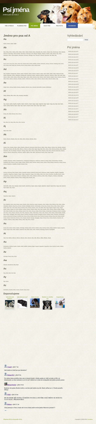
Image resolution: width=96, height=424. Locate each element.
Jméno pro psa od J (73, 76)
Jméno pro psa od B (73, 54)
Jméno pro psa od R (73, 98)
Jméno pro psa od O (73, 89)
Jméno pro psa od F (73, 65)
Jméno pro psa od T (73, 103)
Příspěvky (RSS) (7, 419)
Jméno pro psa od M (73, 84)
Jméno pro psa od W (73, 111)
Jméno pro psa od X (73, 114)
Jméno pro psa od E (73, 62)
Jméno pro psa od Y (73, 117)
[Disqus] (34, 336)
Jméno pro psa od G (73, 68)
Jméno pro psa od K (73, 78)
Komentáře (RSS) (17, 419)
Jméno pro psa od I (73, 73)
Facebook (72, 26)
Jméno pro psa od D (73, 59)
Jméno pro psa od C (73, 57)
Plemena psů (21, 26)
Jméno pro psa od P (73, 92)
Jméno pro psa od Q (73, 95)
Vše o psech (9, 26)
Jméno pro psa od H (73, 70)
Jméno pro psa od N (73, 87)
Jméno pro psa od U (73, 106)
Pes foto (59, 26)
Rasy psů (47, 26)
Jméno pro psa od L (73, 81)
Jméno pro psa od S (73, 100)
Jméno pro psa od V (73, 108)
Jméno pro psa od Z (73, 119)
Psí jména (16, 9)
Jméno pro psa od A (73, 51)
